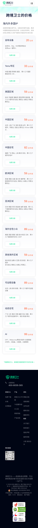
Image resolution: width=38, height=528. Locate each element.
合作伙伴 (26, 406)
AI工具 (16, 409)
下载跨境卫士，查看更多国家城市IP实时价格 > (19, 362)
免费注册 (12, 55)
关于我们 (26, 423)
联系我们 (26, 428)
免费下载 (8, 397)
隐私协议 (20, 495)
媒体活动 (26, 410)
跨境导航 (17, 413)
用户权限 (27, 495)
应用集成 (8, 406)
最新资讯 (26, 415)
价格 (6, 401)
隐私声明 (26, 432)
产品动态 (17, 418)
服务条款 (26, 437)
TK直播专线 (18, 404)
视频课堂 (26, 401)
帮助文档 (26, 397)
